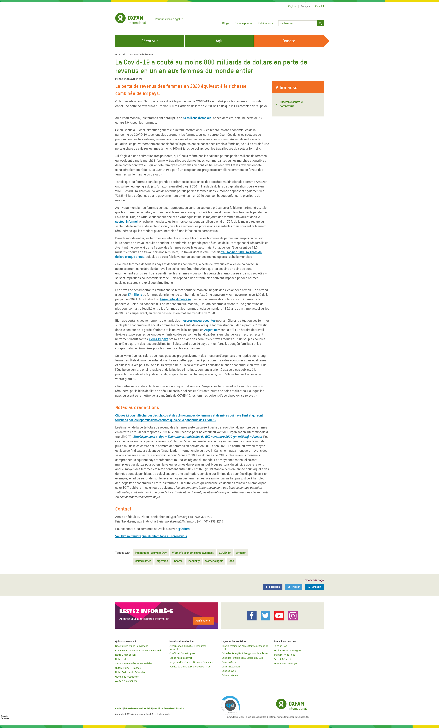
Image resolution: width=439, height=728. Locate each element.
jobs (231, 561)
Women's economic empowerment (192, 552)
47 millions (134, 294)
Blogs (225, 23)
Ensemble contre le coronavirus (291, 104)
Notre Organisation (125, 654)
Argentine (211, 330)
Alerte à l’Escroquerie (126, 681)
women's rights (214, 561)
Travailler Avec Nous (284, 654)
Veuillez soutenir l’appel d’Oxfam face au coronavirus (151, 536)
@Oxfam (184, 529)
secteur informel (126, 221)
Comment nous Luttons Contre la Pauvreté (138, 650)
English (292, 6)
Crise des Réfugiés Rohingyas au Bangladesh (245, 653)
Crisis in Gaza (229, 662)
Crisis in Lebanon (231, 666)
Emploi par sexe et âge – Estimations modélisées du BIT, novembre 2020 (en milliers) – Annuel (197, 436)
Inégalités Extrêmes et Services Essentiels (191, 662)
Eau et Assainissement (181, 657)
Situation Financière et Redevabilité (133, 663)
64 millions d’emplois (197, 118)
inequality (194, 561)
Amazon (241, 552)
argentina (162, 561)
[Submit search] (320, 23)
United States (143, 561)
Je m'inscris (201, 620)
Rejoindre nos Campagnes (287, 650)
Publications (265, 23)
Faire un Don (280, 646)
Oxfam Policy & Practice (128, 668)
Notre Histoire (122, 659)
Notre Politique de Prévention (130, 672)
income (178, 561)
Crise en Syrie (229, 671)
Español (319, 6)
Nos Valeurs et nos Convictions (131, 646)
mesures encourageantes (198, 320)
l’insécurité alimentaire (175, 299)
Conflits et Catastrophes (182, 653)
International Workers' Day (151, 552)
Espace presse (243, 23)
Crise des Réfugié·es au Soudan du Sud (242, 657)
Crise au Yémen (230, 675)
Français (305, 6)
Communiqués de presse (141, 54)
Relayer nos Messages (285, 663)
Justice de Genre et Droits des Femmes (189, 666)
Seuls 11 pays (158, 339)
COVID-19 (225, 552)
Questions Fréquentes (127, 676)
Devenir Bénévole (283, 659)
